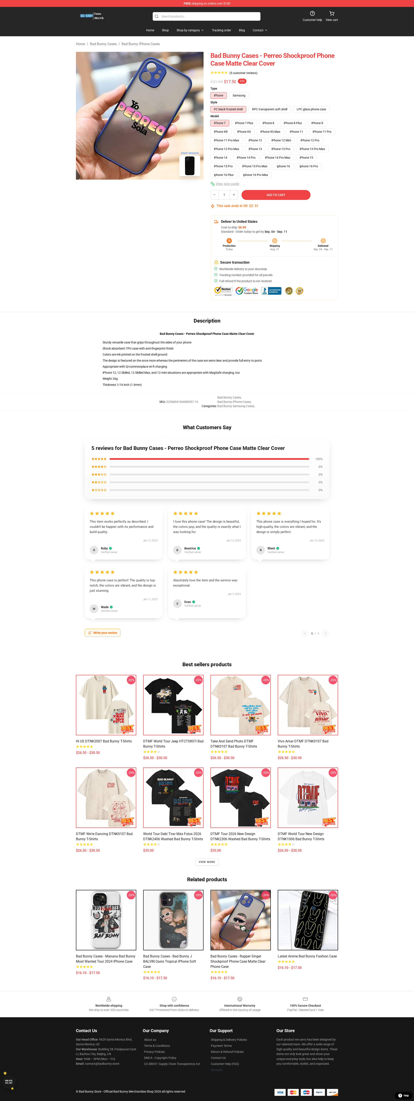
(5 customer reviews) (243, 73)
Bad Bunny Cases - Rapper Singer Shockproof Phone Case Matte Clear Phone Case (237, 961)
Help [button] (406, 1095)
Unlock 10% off (9, 1082)
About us (150, 1039)
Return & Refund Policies (227, 1052)
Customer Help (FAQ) (225, 1064)
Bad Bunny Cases (103, 44)
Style (213, 102)
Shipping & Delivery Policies (229, 1039)
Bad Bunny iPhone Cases (141, 44)
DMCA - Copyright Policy (160, 1058)
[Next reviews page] (325, 634)
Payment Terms (221, 1045)
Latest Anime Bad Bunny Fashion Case (307, 956)
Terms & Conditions (157, 1045)
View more (207, 862)
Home (80, 44)
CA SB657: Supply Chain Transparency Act (172, 1064)
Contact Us (218, 1058)
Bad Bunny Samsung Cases (235, 406)
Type (213, 88)
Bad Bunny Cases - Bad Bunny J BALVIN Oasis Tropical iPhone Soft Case (169, 961)
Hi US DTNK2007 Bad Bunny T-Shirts (104, 741)
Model (214, 116)
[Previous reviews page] (305, 634)
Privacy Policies (154, 1052)
